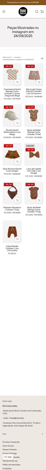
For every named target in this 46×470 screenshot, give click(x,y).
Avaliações (7, 468)
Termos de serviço (10, 461)
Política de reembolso (11, 465)
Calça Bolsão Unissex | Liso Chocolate (12, 248)
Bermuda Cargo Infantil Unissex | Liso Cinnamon (34, 91)
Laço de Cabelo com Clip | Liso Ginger (33, 171)
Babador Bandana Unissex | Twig (12, 208)
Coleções (17, 57)
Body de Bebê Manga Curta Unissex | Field (34, 132)
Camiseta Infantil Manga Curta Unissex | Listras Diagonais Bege (12, 92)
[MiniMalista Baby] (23, 11)
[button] (36, 11)
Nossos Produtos (10, 449)
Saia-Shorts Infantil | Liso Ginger (12, 170)
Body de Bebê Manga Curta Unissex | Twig (34, 209)
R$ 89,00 (12, 254)
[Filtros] (42, 58)
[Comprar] (17, 82)
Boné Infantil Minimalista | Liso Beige (12, 132)
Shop (4, 434)
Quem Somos (8, 446)
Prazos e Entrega (10, 453)
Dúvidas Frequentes (11, 442)
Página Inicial (7, 57)
